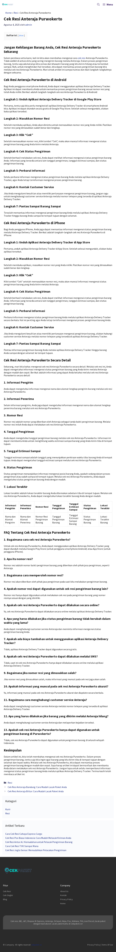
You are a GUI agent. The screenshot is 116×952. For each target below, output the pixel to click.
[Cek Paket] (8, 4)
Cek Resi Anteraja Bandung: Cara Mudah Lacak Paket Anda (37, 787)
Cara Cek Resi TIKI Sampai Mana (21, 846)
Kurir (7, 809)
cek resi (81, 57)
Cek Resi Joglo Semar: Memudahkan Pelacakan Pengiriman (35, 850)
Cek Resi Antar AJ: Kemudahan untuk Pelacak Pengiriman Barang (38, 841)
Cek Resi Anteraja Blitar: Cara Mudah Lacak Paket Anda (36, 791)
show (21, 35)
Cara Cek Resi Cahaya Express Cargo (23, 833)
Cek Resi (7, 891)
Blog (5, 899)
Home (8, 12)
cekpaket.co (36, 945)
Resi (16, 12)
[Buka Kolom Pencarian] (98, 4)
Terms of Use (107, 945)
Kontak (63, 895)
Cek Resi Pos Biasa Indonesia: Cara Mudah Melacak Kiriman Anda (38, 837)
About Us (64, 891)
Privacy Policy (66, 899)
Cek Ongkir (8, 895)
